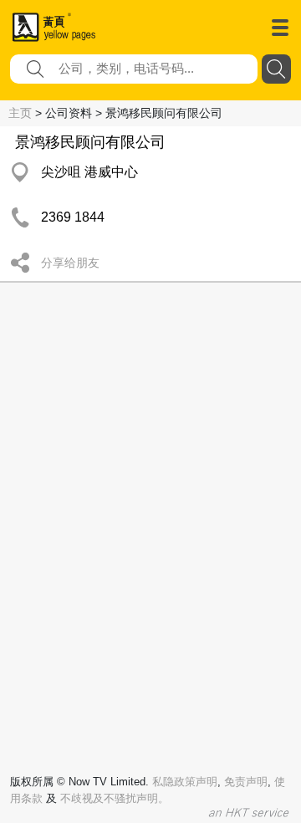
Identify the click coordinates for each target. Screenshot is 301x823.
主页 (20, 113)
